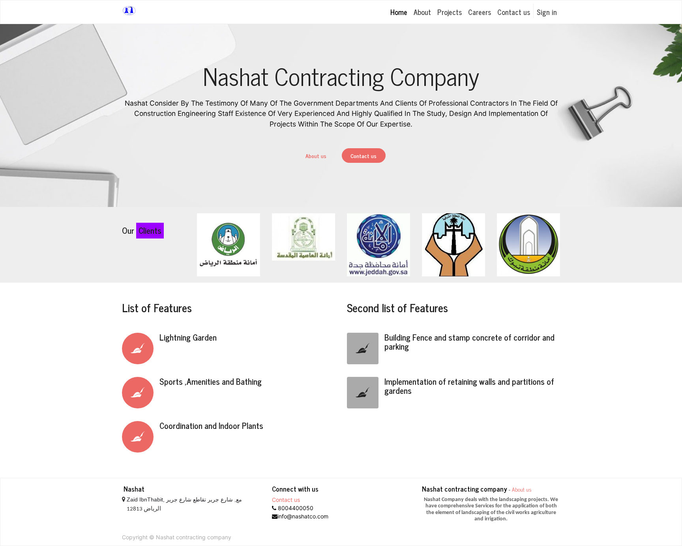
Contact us (363, 155)
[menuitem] (398, 12)
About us (315, 155)
